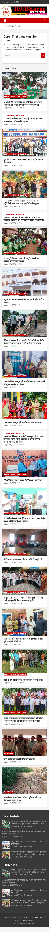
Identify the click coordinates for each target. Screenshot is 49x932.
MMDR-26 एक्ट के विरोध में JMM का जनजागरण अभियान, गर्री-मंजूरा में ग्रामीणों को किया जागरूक (28, 822)
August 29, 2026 (10, 108)
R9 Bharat (20, 108)
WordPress (32, 923)
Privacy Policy (37, 917)
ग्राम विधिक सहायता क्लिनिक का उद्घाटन (19, 759)
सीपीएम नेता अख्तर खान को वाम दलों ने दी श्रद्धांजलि (23, 559)
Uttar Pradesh (11, 816)
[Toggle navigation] (5, 20)
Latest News (10, 68)
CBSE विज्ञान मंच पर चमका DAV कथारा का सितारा (23, 480)
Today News (10, 864)
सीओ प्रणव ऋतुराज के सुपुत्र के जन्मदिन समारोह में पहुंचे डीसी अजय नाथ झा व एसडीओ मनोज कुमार (28, 853)
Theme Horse (27, 920)
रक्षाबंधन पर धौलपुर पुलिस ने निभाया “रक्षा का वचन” (23, 422)
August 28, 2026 (10, 387)
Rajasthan (8, 753)
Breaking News (10, 96)
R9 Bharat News (24, 917)
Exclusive (22, 96)
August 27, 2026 (10, 483)
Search (43, 55)
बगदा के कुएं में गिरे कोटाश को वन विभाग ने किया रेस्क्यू (23, 680)
